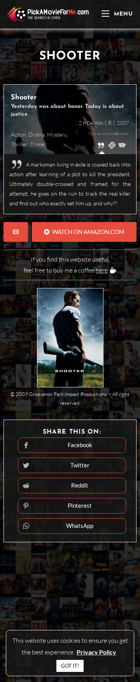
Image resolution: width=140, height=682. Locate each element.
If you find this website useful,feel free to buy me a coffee (67, 264)
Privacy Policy (96, 652)
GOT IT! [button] (70, 666)
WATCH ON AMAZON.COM (87, 231)
